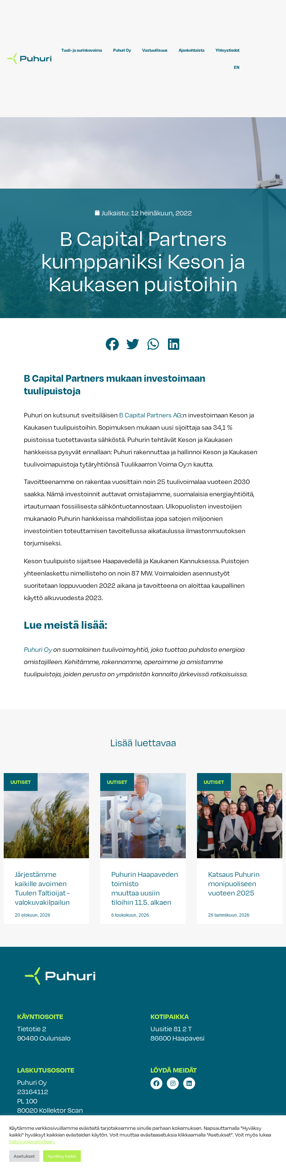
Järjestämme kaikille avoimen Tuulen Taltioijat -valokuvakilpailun (43, 888)
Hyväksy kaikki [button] (62, 1156)
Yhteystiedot (227, 50)
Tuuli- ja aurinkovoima (81, 50)
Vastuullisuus (155, 50)
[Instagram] (173, 1083)
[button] (112, 344)
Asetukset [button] (24, 1156)
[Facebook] (156, 1083)
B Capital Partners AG (150, 414)
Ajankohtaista (191, 50)
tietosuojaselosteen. (32, 1141)
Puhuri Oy (122, 50)
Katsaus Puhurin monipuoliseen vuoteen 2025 (234, 883)
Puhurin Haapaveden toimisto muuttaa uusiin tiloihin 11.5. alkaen (144, 888)
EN (236, 67)
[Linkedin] (189, 1083)
